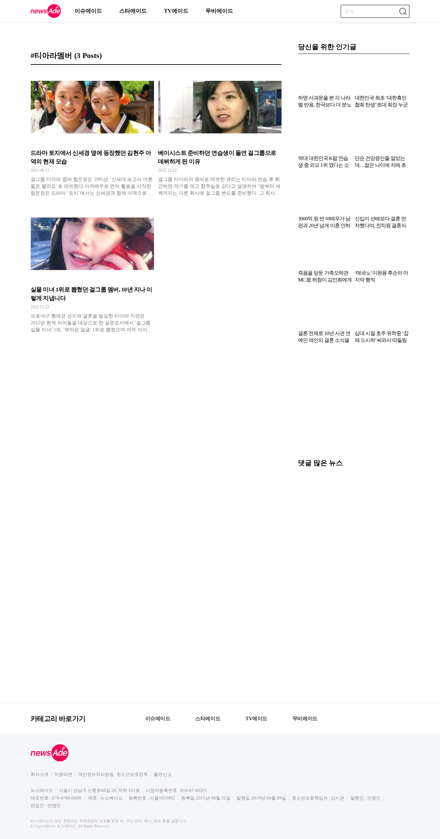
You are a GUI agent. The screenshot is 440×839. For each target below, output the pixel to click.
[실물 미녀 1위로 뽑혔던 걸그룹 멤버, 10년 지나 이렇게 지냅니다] (92, 270)
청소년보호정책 (132, 774)
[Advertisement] (353, 404)
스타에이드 (133, 11)
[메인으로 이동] (46, 17)
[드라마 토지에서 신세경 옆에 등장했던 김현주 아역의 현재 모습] (92, 134)
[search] (403, 11)
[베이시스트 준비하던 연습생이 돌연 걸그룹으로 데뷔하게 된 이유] (220, 134)
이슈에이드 (88, 11)
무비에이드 (219, 11)
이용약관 (63, 774)
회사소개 (39, 774)
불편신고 (163, 774)
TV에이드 (176, 11)
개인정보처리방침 (96, 774)
